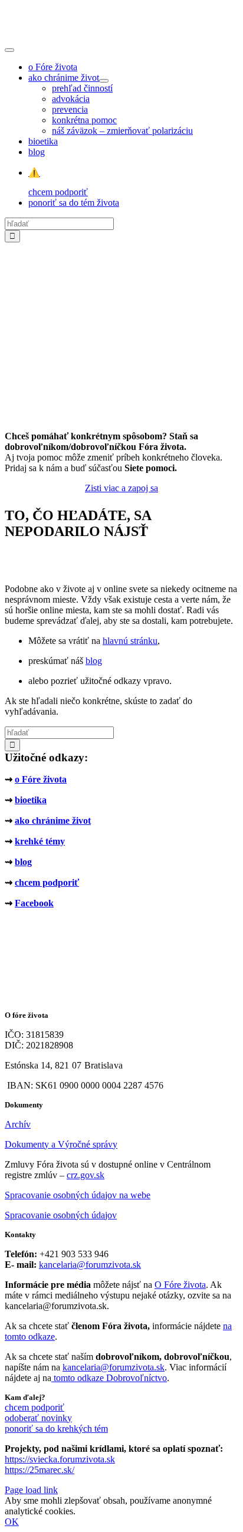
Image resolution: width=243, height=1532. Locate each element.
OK (12, 1522)
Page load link (31, 1490)
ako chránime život (53, 821)
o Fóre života (41, 779)
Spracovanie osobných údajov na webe (77, 1195)
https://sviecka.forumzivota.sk (60, 1459)
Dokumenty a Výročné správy (61, 1144)
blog (94, 661)
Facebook (34, 903)
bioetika (31, 800)
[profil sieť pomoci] (121, 416)
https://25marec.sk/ (39, 1470)
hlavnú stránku (130, 641)
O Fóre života (180, 1285)
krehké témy (40, 841)
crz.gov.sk (85, 1175)
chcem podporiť (47, 882)
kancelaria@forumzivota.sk (90, 1265)
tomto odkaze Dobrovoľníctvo (110, 1378)
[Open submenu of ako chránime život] (104, 81)
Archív (18, 1124)
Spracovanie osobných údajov (61, 1215)
